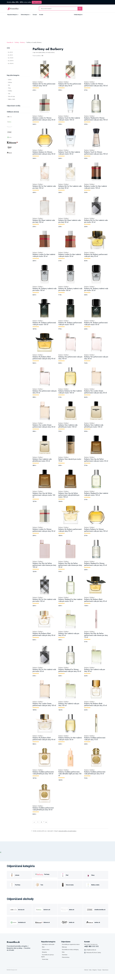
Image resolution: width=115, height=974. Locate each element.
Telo (9, 93)
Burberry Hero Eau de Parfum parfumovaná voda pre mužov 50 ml (96, 460)
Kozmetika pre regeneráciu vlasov (71, 944)
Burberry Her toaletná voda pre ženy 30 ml (68, 634)
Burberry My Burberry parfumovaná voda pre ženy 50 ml (95, 255)
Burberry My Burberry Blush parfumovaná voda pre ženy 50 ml (44, 634)
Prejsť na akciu (37, 2)
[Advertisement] (57, 28)
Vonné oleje (45, 959)
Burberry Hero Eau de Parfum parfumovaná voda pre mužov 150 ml (44, 495)
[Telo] (37, 884)
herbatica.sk (22, 922)
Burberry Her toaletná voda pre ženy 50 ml (94, 670)
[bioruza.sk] (13, 909)
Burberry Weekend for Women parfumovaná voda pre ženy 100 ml (96, 119)
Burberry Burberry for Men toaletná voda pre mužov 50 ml (70, 739)
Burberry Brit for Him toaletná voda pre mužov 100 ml (44, 600)
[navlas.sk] (89, 922)
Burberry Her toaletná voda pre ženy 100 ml (68, 704)
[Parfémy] (12, 884)
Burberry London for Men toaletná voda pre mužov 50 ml (44, 255)
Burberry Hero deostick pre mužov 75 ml (69, 460)
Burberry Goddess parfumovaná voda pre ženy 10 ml (94, 739)
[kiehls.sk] (64, 922)
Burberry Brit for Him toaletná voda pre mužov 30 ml (96, 221)
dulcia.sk (71, 909)
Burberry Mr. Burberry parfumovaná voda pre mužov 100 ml (70, 324)
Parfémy (17, 42)
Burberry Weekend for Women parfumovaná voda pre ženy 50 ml (69, 670)
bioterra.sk (47, 909)
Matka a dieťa (11, 99)
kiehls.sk (71, 922)
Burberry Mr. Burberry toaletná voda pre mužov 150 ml (44, 289)
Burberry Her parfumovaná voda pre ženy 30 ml (44, 392)
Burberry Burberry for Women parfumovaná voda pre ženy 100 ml (96, 530)
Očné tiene (64, 954)
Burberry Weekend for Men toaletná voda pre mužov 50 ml (70, 600)
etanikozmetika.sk (99, 909)
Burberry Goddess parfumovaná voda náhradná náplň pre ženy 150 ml (69, 774)
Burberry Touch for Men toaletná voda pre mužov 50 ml (69, 153)
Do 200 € (10, 61)
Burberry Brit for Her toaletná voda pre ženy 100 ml (44, 187)
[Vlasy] (88, 875)
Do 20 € (10, 52)
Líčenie (9, 79)
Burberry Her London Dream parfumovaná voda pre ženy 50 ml (95, 392)
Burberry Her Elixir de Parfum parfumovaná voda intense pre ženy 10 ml (96, 635)
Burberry (22, 42)
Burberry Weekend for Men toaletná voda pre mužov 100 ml (96, 494)
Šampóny (44, 952)
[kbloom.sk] (38, 922)
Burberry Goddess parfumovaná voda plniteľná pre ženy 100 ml (43, 773)
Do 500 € (10, 63)
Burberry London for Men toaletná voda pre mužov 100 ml (95, 187)
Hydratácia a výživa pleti (48, 944)
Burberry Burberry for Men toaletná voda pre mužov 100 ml (70, 392)
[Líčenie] (12, 875)
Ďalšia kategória (25, 14)
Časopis (35, 14)
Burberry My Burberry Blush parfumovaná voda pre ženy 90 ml (44, 739)
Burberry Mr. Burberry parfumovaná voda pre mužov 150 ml (44, 324)
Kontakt (41, 14)
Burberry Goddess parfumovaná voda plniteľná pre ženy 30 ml (94, 773)
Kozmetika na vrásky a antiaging (70, 949)
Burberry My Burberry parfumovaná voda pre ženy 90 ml (70, 530)
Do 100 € (10, 58)
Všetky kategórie (78, 14)
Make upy (64, 947)
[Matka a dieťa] (88, 884)
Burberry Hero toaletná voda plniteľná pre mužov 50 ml (42, 460)
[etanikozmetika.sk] (89, 909)
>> (46, 822)
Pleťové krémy (65, 957)
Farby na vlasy (45, 949)
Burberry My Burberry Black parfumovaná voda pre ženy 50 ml (95, 600)
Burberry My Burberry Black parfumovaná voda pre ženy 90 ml (44, 358)
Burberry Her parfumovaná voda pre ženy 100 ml (70, 358)
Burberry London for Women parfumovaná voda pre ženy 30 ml (44, 119)
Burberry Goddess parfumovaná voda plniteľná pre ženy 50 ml (43, 809)
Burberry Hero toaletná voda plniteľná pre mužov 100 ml (67, 426)
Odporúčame (105, 970)
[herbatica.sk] (13, 922)
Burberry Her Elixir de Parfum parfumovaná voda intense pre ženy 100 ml (44, 565)
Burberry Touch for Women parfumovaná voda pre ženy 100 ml (96, 153)
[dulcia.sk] (64, 909)
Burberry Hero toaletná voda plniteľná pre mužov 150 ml (93, 426)
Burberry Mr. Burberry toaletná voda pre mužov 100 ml (70, 289)
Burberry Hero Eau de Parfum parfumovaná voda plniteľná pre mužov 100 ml (68, 495)
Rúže (63, 952)
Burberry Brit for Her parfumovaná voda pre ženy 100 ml (44, 85)
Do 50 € (10, 55)
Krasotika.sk (10, 42)
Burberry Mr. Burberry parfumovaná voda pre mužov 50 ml (95, 324)
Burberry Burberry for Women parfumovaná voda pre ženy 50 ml (44, 153)
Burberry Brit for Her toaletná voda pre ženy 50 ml (70, 187)
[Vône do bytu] (63, 884)
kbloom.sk (47, 922)
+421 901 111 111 (91, 946)
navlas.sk (97, 922)
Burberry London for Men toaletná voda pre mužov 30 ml (69, 255)
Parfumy (10, 82)
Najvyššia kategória (12, 14)
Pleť (9, 85)
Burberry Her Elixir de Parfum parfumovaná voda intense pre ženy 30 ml (70, 565)
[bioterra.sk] (38, 909)
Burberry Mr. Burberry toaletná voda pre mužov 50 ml (96, 289)
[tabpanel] (70, 439)
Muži (43, 947)
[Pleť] (63, 875)
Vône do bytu (11, 96)
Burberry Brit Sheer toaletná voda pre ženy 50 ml (69, 221)
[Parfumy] (39, 874)
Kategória (94, 970)
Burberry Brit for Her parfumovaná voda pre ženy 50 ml (69, 85)
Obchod (86, 970)
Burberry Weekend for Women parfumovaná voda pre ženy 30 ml (95, 564)
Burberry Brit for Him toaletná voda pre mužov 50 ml (44, 670)
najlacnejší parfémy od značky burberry (67, 831)
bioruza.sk (21, 909)
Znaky (90, 970)
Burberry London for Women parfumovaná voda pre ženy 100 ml (96, 85)
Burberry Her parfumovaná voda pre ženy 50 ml (96, 358)
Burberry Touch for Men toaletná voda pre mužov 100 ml (69, 119)
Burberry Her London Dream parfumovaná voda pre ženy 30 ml (44, 426)
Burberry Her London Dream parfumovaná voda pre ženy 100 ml (44, 704)
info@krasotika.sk (91, 950)
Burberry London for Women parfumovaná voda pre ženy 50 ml (44, 530)
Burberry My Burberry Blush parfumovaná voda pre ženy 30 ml (95, 704)
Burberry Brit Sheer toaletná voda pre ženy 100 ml (44, 221)
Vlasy (9, 88)
